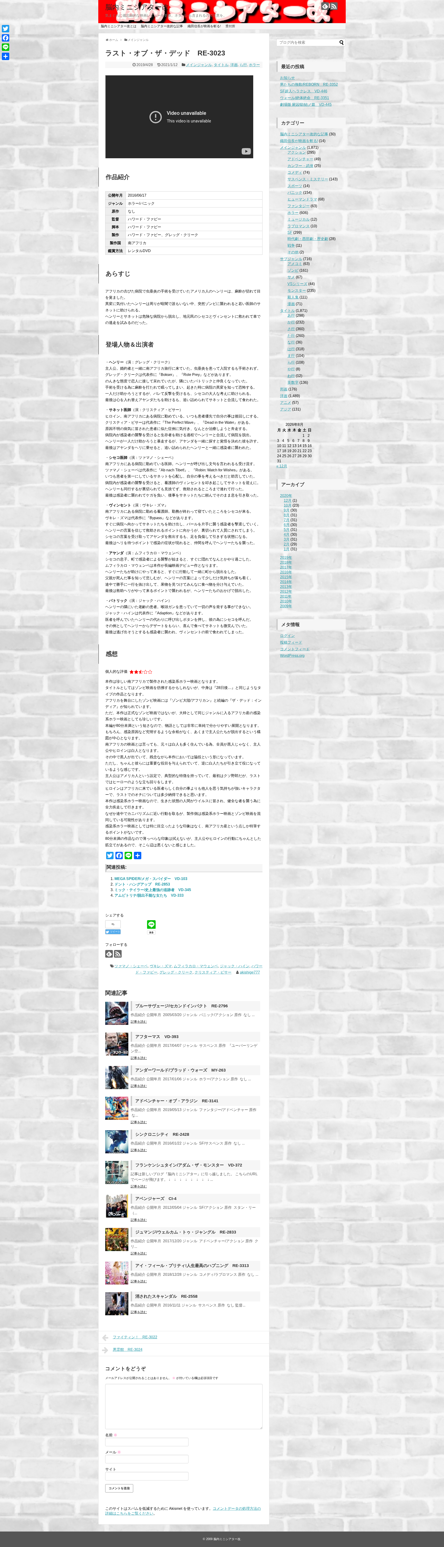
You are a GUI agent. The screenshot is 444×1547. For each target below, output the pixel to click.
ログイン (287, 636)
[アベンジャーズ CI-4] (116, 1206)
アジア (285, 409)
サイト (110, 1469)
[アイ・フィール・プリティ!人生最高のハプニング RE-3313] (116, 1273)
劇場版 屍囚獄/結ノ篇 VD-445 (306, 105)
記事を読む (139, 1021)
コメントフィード (295, 649)
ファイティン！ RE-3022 (135, 1337)
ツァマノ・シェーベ (131, 966)
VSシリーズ (297, 284)
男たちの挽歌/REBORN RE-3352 (309, 84)
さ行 (291, 329)
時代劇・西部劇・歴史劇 (307, 239)
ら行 (243, 65)
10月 (288, 505)
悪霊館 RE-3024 (127, 1350)
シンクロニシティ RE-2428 (162, 1134)
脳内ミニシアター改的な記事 (162, 26)
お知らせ (287, 78)
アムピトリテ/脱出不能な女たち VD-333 (149, 895)
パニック (294, 193)
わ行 (291, 376)
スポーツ (294, 186)
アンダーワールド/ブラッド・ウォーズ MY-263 (180, 1070)
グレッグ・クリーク (176, 972)
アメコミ (294, 264)
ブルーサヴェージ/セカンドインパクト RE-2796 (181, 1006)
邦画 (283, 389)
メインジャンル (199, 65)
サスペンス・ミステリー (307, 179)
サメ (291, 277)
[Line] (5, 47)
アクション (296, 152)
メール (113, 1452)
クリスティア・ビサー (212, 972)
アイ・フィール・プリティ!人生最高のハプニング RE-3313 (192, 1265)
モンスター (296, 290)
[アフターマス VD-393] (116, 1044)
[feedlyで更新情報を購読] (325, 6)
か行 (291, 322)
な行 (291, 342)
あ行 (291, 315)
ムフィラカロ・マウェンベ (196, 966)
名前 (111, 1435)
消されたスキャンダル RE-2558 (166, 1296)
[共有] (5, 56)
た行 (291, 336)
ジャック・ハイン (235, 966)
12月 (288, 500)
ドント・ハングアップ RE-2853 (142, 884)
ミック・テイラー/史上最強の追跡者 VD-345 (152, 890)
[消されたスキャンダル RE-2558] (116, 1303)
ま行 (291, 356)
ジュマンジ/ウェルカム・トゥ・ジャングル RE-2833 (185, 1232)
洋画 (234, 65)
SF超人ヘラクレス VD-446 (303, 91)
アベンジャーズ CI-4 (155, 1198)
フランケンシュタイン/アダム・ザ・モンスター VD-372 (188, 1165)
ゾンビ (293, 270)
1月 (287, 549)
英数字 (293, 382)
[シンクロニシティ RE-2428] (116, 1141)
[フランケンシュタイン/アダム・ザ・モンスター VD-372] (116, 1172)
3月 (287, 539)
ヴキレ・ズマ (161, 966)
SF (289, 232)
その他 (293, 252)
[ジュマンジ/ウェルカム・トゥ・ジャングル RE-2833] (116, 1239)
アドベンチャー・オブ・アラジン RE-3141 (176, 1101)
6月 (287, 525)
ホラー (254, 65)
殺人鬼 (293, 297)
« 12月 (281, 466)
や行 (291, 369)
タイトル (221, 65)
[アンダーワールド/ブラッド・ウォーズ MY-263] (116, 1077)
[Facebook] (5, 38)
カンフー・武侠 (300, 166)
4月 (287, 534)
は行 (291, 349)
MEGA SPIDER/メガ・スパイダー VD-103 (150, 879)
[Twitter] (5, 28)
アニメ (285, 403)
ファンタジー (298, 206)
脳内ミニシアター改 (137, 7)
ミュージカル (298, 219)
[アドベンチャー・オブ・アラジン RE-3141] (116, 1108)
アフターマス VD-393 (157, 1036)
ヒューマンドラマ (302, 199)
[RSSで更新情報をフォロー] (334, 6)
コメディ (294, 172)
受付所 (230, 26)
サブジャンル (291, 259)
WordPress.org (292, 656)
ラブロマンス (298, 226)
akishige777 (250, 972)
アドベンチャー (300, 159)
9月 (287, 510)
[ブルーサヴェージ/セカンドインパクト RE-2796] (116, 1013)
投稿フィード (291, 642)
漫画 (291, 304)
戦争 (291, 245)
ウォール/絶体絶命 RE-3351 (304, 98)
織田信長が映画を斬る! (204, 26)
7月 (287, 520)
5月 (287, 530)
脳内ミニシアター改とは (118, 26)
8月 (287, 515)
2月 (287, 544)
